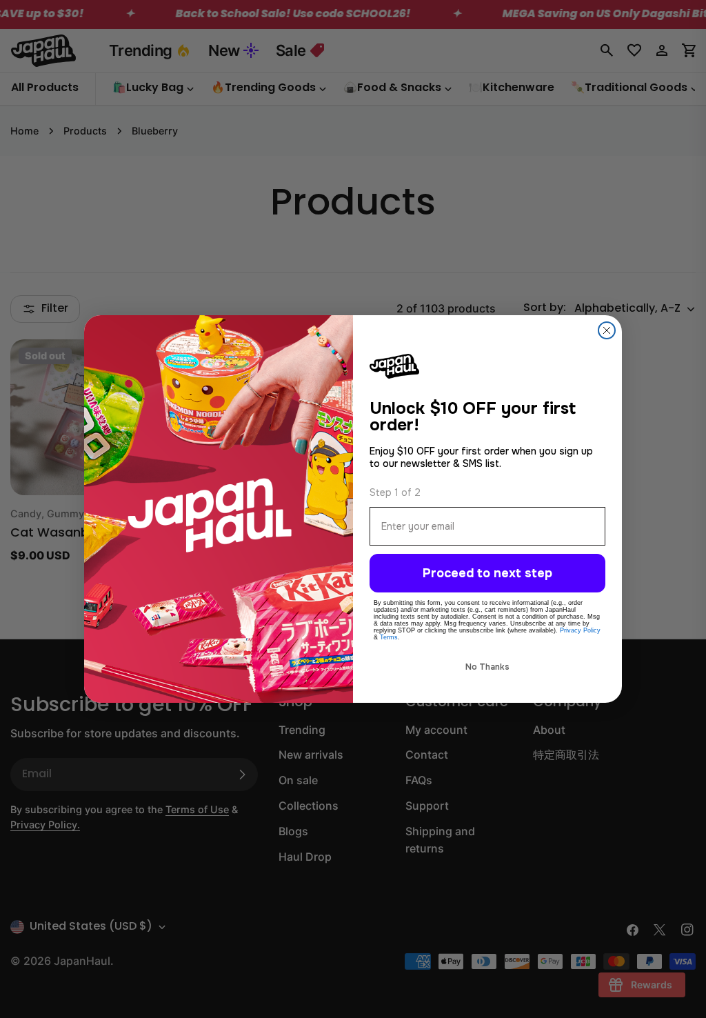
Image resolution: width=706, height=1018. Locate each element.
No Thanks (487, 666)
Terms (389, 637)
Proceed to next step (487, 573)
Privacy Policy (580, 630)
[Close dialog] (606, 330)
